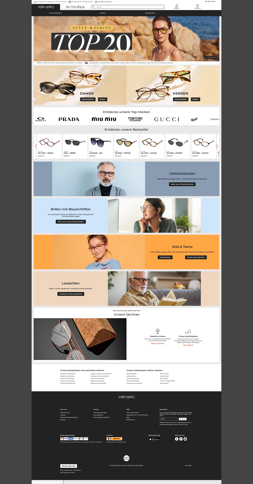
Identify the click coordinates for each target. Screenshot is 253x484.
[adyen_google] (86, 438)
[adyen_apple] (81, 438)
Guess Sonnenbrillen (97, 378)
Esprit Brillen (164, 383)
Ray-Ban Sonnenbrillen (68, 374)
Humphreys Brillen (132, 378)
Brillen (102, 99)
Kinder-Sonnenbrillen (196, 257)
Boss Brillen (164, 378)
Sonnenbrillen (88, 99)
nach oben (188, 465)
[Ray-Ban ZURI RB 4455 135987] (75, 142)
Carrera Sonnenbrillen (67, 381)
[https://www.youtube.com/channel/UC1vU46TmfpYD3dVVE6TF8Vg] (185, 439)
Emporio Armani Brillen (134, 383)
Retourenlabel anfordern (101, 417)
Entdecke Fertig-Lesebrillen (70, 294)
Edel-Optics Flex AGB (67, 472)
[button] (46, 7)
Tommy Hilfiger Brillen (167, 381)
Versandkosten (98, 415)
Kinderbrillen (165, 257)
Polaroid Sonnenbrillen (67, 383)
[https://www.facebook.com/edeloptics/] (176, 439)
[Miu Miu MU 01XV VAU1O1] (152, 142)
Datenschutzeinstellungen (69, 417)
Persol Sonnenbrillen (67, 378)
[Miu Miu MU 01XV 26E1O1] (49, 142)
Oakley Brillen (131, 376)
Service (96, 409)
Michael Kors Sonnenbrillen (100, 376)
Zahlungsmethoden (100, 412)
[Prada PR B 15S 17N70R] (126, 142)
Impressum (77, 470)
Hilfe (128, 409)
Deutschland (211, 1)
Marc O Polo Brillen (132, 381)
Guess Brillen (164, 376)
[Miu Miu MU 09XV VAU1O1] (203, 142)
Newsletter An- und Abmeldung (137, 415)
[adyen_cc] (61, 438)
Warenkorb (197, 8)
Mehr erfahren (188, 345)
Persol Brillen (164, 374)
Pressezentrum (65, 412)
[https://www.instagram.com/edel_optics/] (181, 439)
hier (187, 424)
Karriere (62, 415)
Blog (128, 417)
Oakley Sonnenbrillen (67, 376)
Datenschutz (68, 470)
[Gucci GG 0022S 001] (100, 142)
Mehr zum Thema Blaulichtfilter (71, 222)
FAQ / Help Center (132, 412)
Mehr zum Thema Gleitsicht (182, 184)
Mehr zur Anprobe (157, 343)
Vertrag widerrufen (69, 466)
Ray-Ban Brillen (131, 374)
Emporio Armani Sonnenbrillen (101, 374)
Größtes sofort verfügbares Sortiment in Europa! (52, 1)
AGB (61, 470)
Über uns (63, 409)
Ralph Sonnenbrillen (97, 381)
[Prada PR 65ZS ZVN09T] (178, 142)
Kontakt (62, 419)
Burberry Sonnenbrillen (98, 383)
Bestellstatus (130, 419)
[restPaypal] (76, 438)
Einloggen (176, 8)
